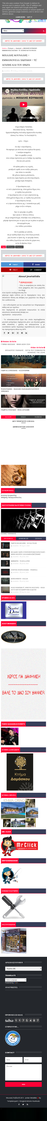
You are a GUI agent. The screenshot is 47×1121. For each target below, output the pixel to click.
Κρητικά (18, 48)
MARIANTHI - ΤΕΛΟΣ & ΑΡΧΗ (20, 561)
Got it (29, 17)
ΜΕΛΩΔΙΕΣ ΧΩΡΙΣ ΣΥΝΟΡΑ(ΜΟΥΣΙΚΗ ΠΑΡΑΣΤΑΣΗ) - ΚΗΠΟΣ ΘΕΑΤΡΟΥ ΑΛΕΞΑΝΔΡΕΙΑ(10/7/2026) (28, 553)
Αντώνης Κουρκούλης (9, 495)
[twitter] (23, 1104)
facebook (38, 417)
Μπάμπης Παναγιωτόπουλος (11, 497)
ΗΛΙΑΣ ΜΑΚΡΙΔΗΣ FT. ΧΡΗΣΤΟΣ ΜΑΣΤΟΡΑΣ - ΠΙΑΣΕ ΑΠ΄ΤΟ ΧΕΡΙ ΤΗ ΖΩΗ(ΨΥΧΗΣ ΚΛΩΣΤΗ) (28, 589)
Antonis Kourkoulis (33, 1101)
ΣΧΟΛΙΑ (38, 538)
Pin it (15, 270)
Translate (21, 983)
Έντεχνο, (23, 71)
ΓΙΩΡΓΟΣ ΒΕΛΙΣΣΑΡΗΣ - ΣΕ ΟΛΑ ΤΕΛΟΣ (24, 543)
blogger (8, 417)
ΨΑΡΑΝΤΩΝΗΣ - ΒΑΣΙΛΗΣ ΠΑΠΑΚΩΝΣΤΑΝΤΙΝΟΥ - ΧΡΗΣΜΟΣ (21, 390)
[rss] (27, 1104)
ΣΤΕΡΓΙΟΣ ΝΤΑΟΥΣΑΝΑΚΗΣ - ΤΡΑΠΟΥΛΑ (24, 570)
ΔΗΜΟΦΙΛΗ (23, 538)
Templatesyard (12, 1101)
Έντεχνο (11, 48)
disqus (23, 417)
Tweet (15, 265)
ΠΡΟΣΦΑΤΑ (8, 538)
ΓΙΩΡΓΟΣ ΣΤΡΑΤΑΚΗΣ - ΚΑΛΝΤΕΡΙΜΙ (15, 370)
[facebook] (19, 1104)
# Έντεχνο (10, 247)
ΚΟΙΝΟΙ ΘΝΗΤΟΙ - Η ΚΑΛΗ (19, 579)
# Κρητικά (19, 247)
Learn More (20, 17)
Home (4, 48)
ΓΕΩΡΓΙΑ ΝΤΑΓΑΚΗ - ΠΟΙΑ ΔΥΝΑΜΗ (15, 410)
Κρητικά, (29, 71)
